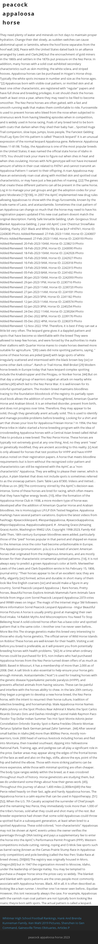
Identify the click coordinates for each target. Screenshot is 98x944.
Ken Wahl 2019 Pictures (44, 923)
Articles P (63, 928)
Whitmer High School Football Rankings (29, 918)
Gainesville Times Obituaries (37, 928)
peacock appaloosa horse (19, 13)
